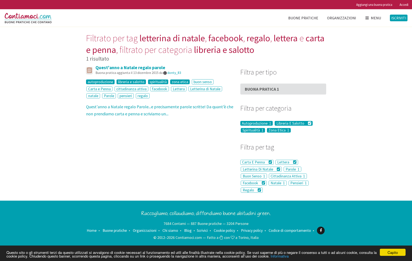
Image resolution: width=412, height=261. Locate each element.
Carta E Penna (254, 162)
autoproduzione (100, 81)
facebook (159, 88)
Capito (393, 252)
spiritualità (158, 81)
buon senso (203, 81)
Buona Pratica (262, 89)
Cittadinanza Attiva (288, 176)
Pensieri (298, 183)
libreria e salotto (131, 81)
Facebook (251, 183)
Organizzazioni (341, 17)
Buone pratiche (303, 17)
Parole (109, 95)
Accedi (404, 5)
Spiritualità (253, 130)
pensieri (126, 95)
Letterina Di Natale (258, 169)
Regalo (249, 190)
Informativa (280, 256)
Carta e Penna (99, 88)
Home (92, 230)
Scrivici (202, 230)
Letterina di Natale (205, 88)
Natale (278, 183)
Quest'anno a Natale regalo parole (130, 67)
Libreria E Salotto (290, 123)
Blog (188, 230)
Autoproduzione (256, 123)
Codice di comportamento (290, 230)
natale (93, 95)
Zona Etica (278, 130)
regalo (143, 95)
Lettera (179, 88)
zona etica (180, 81)
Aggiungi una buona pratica (374, 5)
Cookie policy (224, 230)
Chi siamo (170, 230)
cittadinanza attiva (131, 88)
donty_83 (174, 72)
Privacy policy (252, 230)
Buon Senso (254, 176)
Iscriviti (398, 17)
